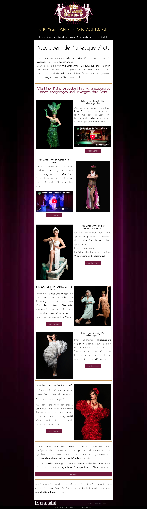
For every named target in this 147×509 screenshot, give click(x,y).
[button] (93, 151)
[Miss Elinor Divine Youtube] (50, 504)
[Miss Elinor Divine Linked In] (54, 504)
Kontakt (104, 37)
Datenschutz (98, 503)
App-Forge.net (88, 507)
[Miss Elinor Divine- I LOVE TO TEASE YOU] (74, 12)
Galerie (72, 37)
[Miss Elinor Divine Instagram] (41, 504)
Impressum (90, 503)
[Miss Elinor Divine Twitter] (45, 504)
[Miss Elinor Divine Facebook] (37, 504)
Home (42, 37)
